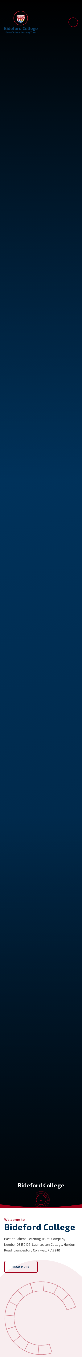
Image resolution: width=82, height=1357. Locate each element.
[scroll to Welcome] (41, 1200)
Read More (21, 1266)
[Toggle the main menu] (73, 22)
